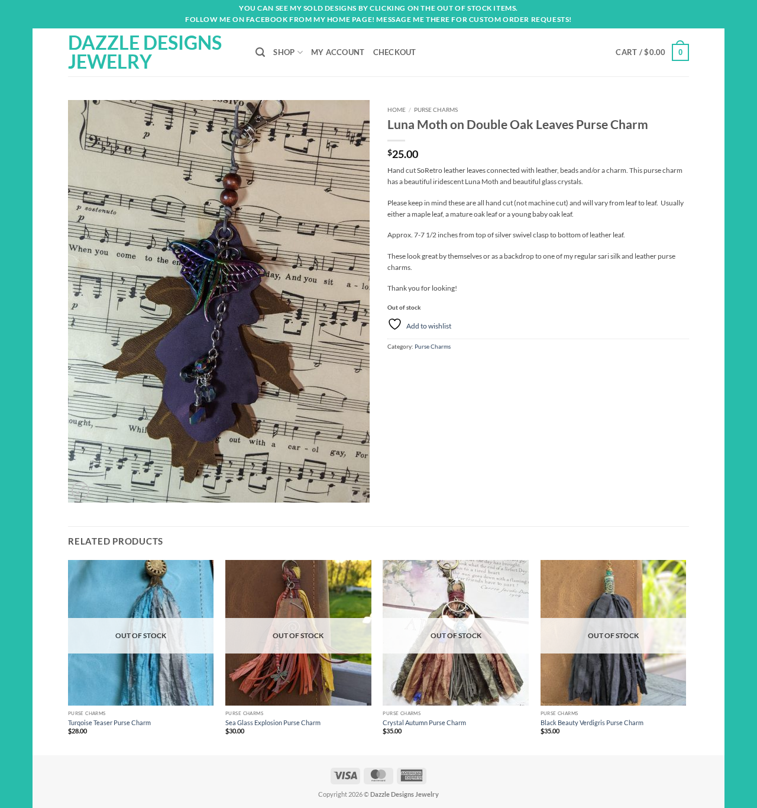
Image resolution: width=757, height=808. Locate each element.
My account (338, 52)
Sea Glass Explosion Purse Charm (273, 722)
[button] (652, 52)
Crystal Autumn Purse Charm (424, 722)
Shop (284, 52)
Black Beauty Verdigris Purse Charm (592, 722)
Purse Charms (436, 109)
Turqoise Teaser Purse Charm (109, 722)
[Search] (260, 52)
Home (396, 109)
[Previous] (68, 657)
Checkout (394, 52)
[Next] (685, 657)
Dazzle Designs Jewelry (145, 52)
